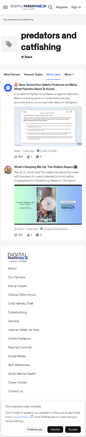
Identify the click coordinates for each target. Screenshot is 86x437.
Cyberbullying (17, 312)
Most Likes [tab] (54, 74)
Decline (55, 429)
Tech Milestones (19, 365)
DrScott (18, 228)
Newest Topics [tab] (33, 74)
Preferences (35, 429)
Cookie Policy (21, 417)
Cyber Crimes (17, 382)
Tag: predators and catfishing (18, 19)
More (68, 74)
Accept (73, 429)
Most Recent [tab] (12, 74)
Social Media (16, 356)
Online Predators (19, 338)
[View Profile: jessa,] (8, 88)
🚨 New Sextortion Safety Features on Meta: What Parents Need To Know (45, 87)
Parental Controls (20, 347)
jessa (17, 150)
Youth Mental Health (22, 374)
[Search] (50, 7)
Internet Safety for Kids (23, 330)
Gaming (13, 321)
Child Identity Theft (20, 303)
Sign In (76, 7)
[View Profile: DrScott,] (8, 170)
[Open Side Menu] (5, 7)
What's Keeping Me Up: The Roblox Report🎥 (46, 167)
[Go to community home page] (28, 7)
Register (62, 7)
